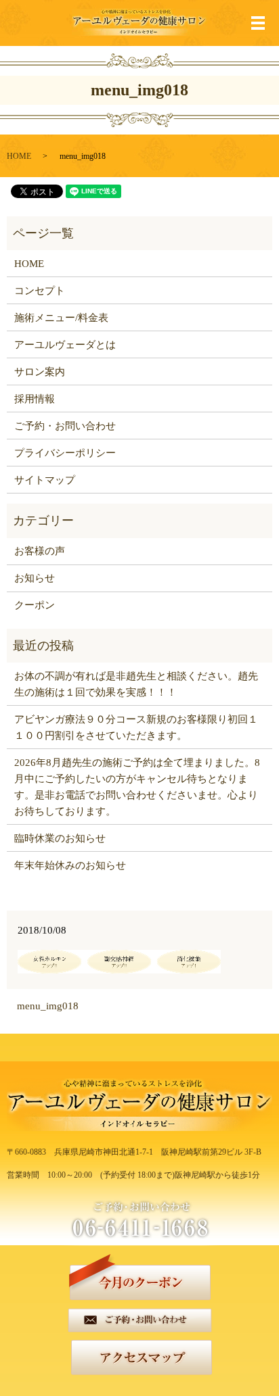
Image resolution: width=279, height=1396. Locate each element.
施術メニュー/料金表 (61, 317)
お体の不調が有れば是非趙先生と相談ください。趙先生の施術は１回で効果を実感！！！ (136, 684)
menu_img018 (48, 1006)
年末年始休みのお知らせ (70, 865)
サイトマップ (44, 480)
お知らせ (34, 578)
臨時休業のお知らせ (60, 838)
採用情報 (34, 398)
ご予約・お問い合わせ (65, 425)
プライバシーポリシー (65, 453)
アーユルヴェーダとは (65, 344)
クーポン (34, 605)
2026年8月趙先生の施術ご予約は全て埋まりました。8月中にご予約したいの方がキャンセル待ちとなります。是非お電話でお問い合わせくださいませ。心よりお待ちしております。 (137, 787)
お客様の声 (39, 551)
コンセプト (39, 290)
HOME (19, 156)
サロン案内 (39, 371)
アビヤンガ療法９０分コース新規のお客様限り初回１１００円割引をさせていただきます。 (136, 727)
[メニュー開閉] (258, 23)
